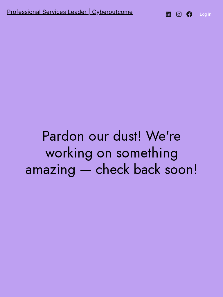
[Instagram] (178, 14)
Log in (205, 14)
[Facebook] (189, 14)
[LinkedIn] (168, 14)
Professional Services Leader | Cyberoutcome (70, 11)
